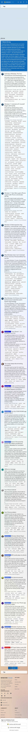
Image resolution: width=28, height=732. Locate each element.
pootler (6, 427)
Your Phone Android (10, 490)
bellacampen (7, 641)
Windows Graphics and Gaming (11, 623)
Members (3, 714)
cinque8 (6, 481)
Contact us (17, 712)
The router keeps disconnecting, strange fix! (13, 364)
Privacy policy (18, 717)
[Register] (21, 2)
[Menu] (2, 2)
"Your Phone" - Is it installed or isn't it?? (13, 332)
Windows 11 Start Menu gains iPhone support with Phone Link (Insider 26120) (15, 194)
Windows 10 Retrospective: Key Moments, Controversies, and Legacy (15, 225)
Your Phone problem (10, 512)
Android (4, 700)
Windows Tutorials (22, 644)
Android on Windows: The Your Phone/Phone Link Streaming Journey (15, 74)
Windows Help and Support (19, 408)
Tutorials (16, 684)
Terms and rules (18, 714)
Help (16, 710)
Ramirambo (6, 661)
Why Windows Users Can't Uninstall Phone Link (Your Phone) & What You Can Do (14, 256)
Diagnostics (4, 702)
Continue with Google (15, 727)
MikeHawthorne (7, 377)
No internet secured (14, 577)
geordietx (6, 347)
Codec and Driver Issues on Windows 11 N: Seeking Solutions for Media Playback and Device (14, 387)
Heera (5, 617)
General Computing (21, 508)
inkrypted (6, 503)
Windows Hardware (12, 486)
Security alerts (18, 682)
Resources (17, 689)
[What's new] (23, 2)
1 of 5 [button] (10, 668)
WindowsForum (5, 705)
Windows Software (8, 360)
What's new (3, 712)
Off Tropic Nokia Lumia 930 (15, 647)
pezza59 (6, 526)
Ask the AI (3, 717)
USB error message (9, 469)
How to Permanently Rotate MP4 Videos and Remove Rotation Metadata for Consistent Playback (13, 444)
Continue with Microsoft (15, 724)
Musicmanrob (7, 547)
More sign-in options (14, 730)
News (16, 679)
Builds (16, 686)
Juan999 (6, 403)
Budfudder (6, 459)
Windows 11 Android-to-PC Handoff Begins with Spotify (14, 105)
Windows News (11, 101)
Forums (2, 710)
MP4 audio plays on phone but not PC (15, 556)
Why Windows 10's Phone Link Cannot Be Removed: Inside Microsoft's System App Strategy (15, 299)
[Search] (26, 2)
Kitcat (5, 569)
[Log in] (18, 2)
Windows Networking (9, 382)
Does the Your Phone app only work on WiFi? (15, 603)
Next (14, 668)
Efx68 (5, 591)
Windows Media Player (14, 536)
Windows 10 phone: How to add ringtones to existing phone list (15, 627)
